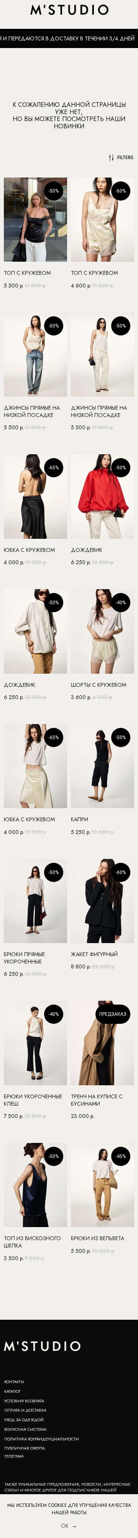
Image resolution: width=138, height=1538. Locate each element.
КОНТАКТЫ (14, 1382)
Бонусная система (25, 1429)
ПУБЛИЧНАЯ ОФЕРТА (24, 1448)
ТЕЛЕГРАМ (13, 1456)
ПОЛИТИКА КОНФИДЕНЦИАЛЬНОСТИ (41, 1439)
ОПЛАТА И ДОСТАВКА (25, 1410)
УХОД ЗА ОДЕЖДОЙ (24, 1420)
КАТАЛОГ (12, 1391)
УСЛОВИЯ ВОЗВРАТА (24, 1401)
